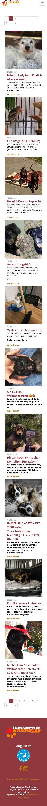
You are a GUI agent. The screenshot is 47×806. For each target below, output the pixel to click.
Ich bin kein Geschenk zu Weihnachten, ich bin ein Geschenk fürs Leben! (24, 669)
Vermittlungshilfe (19, 264)
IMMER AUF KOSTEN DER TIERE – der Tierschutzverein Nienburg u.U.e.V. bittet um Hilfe (24, 531)
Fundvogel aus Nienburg (23, 141)
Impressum (34, 779)
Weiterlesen (12, 94)
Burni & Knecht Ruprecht (24, 201)
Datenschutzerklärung (17, 779)
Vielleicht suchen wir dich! (24, 330)
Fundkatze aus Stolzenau (24, 603)
